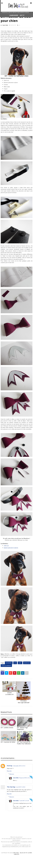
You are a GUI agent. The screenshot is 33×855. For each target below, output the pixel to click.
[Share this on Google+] (10, 673)
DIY (15, 663)
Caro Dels (5, 25)
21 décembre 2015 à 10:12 (19, 765)
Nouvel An (27, 663)
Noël (20, 663)
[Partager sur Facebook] (2, 673)
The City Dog (11, 787)
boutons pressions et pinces (11, 547)
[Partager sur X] (6, 673)
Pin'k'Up (9, 766)
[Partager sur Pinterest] (27, 673)
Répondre (9, 771)
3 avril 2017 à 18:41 (20, 787)
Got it (22, 15)
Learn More (13, 15)
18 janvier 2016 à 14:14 (25, 777)
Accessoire (9, 663)
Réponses (11, 774)
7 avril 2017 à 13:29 (24, 800)
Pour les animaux (6, 665)
